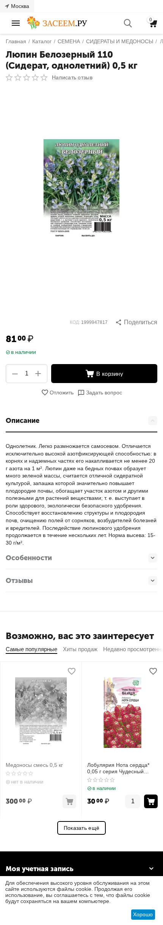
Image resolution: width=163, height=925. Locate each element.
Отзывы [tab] (19, 580)
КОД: (75, 322)
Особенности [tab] (29, 558)
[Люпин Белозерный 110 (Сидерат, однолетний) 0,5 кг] (81, 191)
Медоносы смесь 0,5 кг (34, 765)
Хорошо (143, 914)
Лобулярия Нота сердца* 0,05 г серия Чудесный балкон (118, 768)
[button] (136, 322)
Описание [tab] (22, 420)
